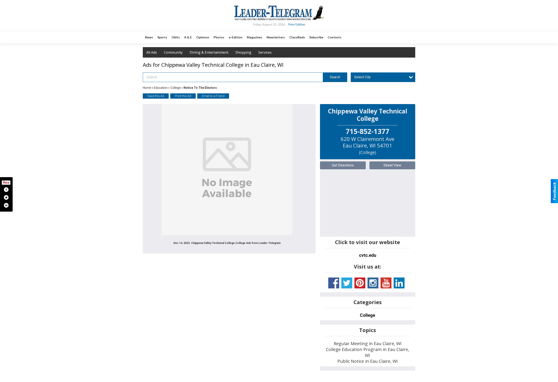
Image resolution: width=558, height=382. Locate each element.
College (175, 87)
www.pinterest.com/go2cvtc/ (359, 283)
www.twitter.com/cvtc (346, 283)
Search (335, 77)
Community (173, 52)
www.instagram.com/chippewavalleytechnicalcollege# (372, 283)
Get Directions (343, 165)
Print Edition (296, 24)
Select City (362, 77)
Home (147, 87)
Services (265, 52)
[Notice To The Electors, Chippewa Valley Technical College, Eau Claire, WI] (227, 169)
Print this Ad (183, 96)
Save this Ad (155, 96)
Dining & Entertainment (209, 52)
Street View (392, 165)
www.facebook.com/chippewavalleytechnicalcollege (333, 283)
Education (161, 87)
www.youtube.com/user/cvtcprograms (386, 283)
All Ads (151, 52)
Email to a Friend (213, 96)
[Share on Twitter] (6, 197)
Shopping (243, 52)
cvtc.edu (367, 255)
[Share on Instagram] (6, 205)
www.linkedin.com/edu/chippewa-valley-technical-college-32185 (399, 283)
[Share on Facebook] (6, 190)
